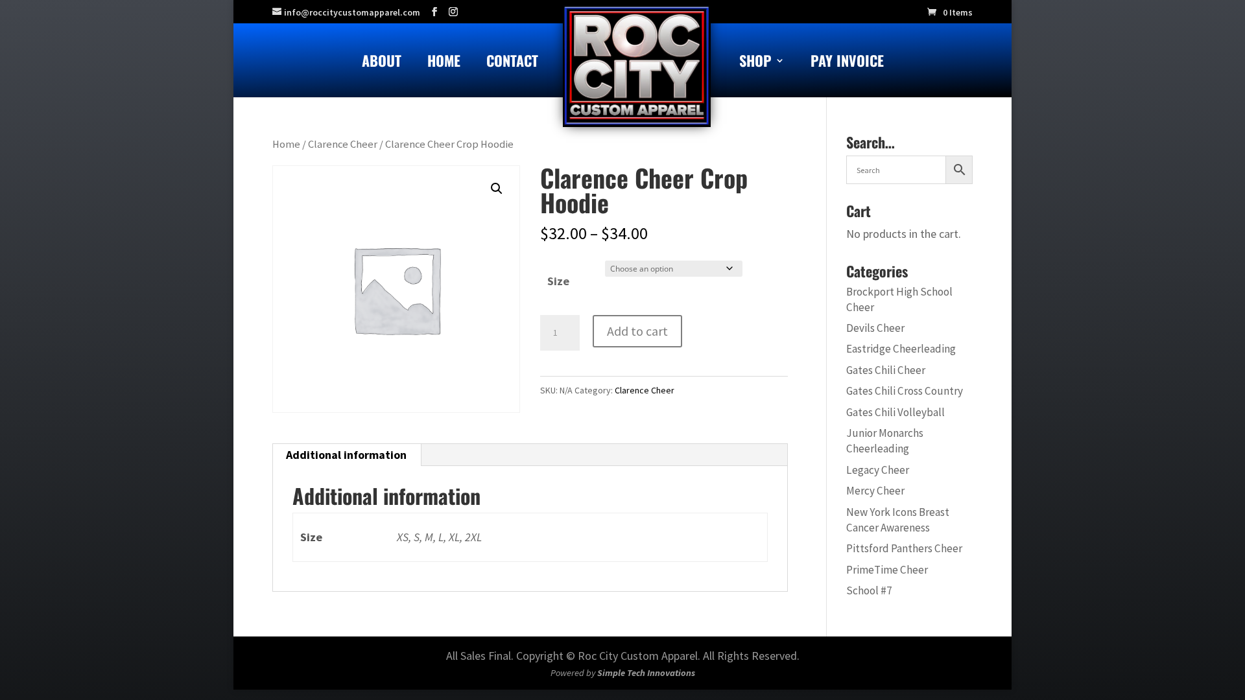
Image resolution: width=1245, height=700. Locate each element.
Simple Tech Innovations (646, 673)
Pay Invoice (847, 63)
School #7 (869, 590)
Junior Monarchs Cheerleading (884, 441)
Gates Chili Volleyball (895, 412)
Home (443, 63)
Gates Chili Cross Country (904, 391)
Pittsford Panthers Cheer (904, 548)
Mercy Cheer (875, 491)
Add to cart (637, 331)
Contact (512, 63)
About (381, 63)
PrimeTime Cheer (887, 570)
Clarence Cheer (342, 144)
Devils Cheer (875, 328)
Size (558, 281)
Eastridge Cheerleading (901, 349)
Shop (755, 63)
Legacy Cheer (877, 470)
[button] (496, 188)
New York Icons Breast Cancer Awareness (897, 520)
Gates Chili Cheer (885, 370)
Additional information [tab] (346, 454)
